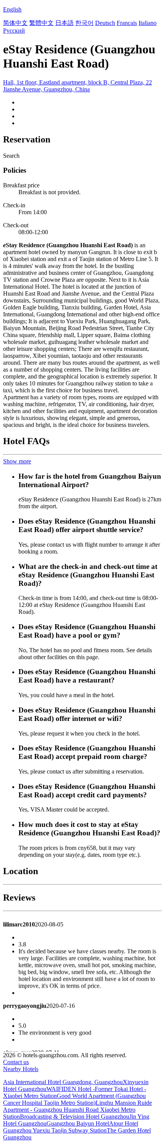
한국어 (84, 23)
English (12, 9)
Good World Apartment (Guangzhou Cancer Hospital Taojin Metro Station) (74, 1099)
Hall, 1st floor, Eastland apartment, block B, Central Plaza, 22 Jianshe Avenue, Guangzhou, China (77, 86)
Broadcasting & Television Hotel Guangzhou (74, 1116)
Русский (14, 30)
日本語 (64, 23)
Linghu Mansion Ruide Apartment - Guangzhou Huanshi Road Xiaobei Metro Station (77, 1109)
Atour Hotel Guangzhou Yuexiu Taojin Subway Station (70, 1127)
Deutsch (105, 23)
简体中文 (15, 23)
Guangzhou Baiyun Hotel (77, 1123)
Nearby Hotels (20, 1069)
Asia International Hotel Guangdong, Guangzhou (63, 1082)
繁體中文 (41, 23)
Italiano (148, 23)
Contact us (16, 1062)
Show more (17, 461)
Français (127, 23)
